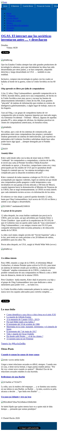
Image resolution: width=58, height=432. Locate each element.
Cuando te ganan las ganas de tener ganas (20, 354)
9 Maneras (15, 6)
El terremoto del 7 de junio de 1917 (21, 331)
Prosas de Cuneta (43, 6)
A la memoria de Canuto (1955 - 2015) (23, 319)
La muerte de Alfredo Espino (18, 317)
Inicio (5, 6)
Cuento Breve (28, 6)
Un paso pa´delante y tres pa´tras (16, 397)
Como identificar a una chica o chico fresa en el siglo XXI (31, 314)
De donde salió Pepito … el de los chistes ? (24, 336)
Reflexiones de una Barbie (13, 377)
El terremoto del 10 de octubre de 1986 (23, 324)
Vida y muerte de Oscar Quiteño (20, 334)
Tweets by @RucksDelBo (13, 343)
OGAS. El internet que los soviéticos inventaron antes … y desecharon (26, 37)
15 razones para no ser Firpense (19, 339)
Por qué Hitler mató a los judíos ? (20, 322)
